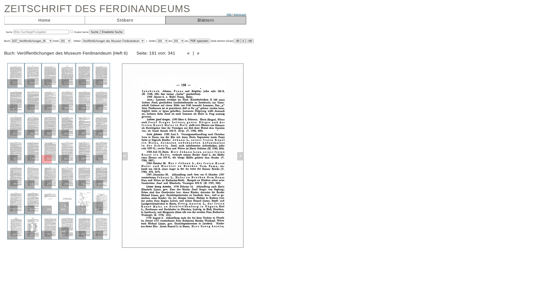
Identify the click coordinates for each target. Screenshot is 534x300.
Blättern (206, 20)
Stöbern (125, 20)
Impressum (240, 14)
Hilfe (229, 14)
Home (44, 20)
